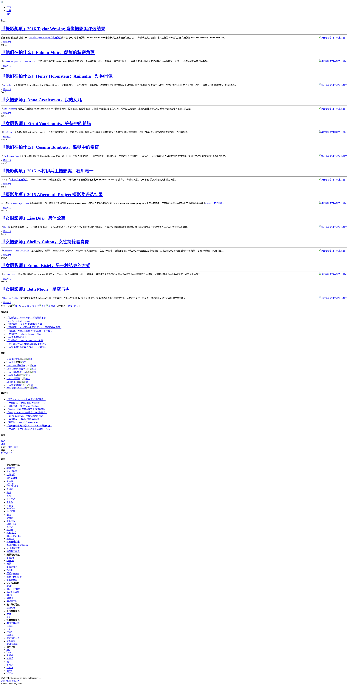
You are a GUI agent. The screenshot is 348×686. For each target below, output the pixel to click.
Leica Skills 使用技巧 (16, 372)
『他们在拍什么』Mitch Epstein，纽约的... (26, 344)
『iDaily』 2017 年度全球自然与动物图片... (27, 412)
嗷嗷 (9, 492)
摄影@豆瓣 (12, 580)
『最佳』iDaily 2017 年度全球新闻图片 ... (26, 416)
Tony (9, 652)
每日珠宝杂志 (13, 548)
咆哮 (9, 662)
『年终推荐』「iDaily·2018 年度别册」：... (26, 403)
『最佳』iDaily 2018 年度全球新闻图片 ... (26, 399)
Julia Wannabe (9, 109)
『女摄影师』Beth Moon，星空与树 (35, 289)
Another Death (9, 274)
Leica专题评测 (13, 378)
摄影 (9, 564)
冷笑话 (10, 658)
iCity (9, 617)
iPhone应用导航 (14, 589)
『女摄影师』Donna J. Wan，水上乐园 (25, 340)
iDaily (9, 586)
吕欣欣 (10, 502)
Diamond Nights (10, 298)
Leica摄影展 (12, 375)
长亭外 (10, 527)
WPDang (11, 673)
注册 (3, 444)
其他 (3, 435)
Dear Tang (11, 524)
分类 (3, 353)
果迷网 (10, 655)
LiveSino (10, 484)
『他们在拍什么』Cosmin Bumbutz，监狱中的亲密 (50, 147)
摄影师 (10, 570)
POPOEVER (12, 486)
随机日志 (4, 312)
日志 (10, 447)
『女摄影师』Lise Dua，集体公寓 (33, 218)
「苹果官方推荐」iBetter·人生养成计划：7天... (28, 429)
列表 (76, 306)
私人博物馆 (12, 471)
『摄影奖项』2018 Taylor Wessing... (23, 406)
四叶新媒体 (12, 478)
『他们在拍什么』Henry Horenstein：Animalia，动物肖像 (57, 76)
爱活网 (10, 518)
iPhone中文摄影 (14, 536)
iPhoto (9, 595)
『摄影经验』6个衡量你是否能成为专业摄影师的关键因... (34, 327)
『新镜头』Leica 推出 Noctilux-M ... (23, 422)
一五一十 (11, 629)
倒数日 (10, 598)
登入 (3, 441)
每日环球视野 (13, 623)
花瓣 (9, 614)
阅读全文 (7, 42)
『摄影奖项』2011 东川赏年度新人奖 (24, 324)
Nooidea (10, 538)
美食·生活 (11, 532)
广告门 (10, 632)
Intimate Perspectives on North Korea (19, 61)
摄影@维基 (12, 567)
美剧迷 (10, 665)
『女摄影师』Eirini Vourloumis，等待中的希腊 (46, 123)
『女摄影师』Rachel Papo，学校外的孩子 (26, 318)
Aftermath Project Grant (18, 203)
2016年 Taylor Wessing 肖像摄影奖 (45, 37)
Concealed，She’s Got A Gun (16, 251)
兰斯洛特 (11, 474)
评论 (16, 447)
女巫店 (10, 481)
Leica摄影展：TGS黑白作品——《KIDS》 (27, 347)
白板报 (10, 489)
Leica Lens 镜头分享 (16, 365)
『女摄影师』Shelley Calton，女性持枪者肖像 (45, 241)
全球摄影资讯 (13, 359)
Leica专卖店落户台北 (17, 337)
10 (37, 306)
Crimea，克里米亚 (213, 203)
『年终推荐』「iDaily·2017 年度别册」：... (26, 419)
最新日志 (4, 393)
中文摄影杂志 (13, 638)
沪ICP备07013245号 (10, 681)
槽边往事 (11, 468)
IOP (8, 649)
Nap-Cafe (11, 508)
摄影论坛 (11, 558)
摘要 (70, 306)
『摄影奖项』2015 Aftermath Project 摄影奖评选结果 (52, 194)
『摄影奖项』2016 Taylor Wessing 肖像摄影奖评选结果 (53, 28)
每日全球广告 (13, 541)
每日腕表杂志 (13, 551)
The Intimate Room (11, 156)
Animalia (7, 85)
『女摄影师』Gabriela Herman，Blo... (24, 334)
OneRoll (10, 560)
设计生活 (11, 499)
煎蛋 (9, 496)
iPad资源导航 (13, 592)
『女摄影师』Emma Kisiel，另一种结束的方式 (45, 265)
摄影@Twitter (13, 573)
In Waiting (7, 132)
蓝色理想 (11, 608)
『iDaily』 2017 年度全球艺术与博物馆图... (27, 409)
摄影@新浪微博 (14, 577)
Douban (10, 635)
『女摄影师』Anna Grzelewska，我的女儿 (41, 99)
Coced (6, 227)
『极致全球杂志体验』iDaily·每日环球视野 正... (29, 425)
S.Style (10, 529)
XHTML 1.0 (6, 453)
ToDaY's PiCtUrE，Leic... (18, 321)
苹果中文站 (12, 601)
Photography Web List (16, 387)
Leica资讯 (11, 362)
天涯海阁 (11, 521)
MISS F (10, 667)
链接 (3, 459)
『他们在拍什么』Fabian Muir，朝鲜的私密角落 (48, 52)
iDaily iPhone (12, 644)
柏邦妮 (10, 671)
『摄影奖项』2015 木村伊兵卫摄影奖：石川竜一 (47, 170)
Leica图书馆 (12, 382)
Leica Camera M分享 (16, 369)
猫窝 (9, 515)
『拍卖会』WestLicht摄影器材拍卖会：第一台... (29, 331)
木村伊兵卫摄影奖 (18, 179)
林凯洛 (10, 506)
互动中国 (11, 641)
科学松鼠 (11, 511)
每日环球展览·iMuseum (17, 545)
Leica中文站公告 (14, 385)
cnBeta (10, 626)
